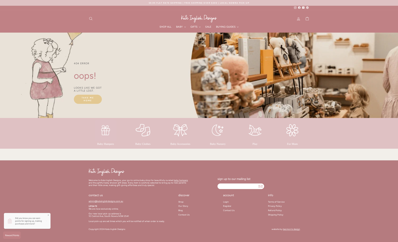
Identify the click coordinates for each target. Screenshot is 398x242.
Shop (181, 202)
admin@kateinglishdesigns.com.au (106, 201)
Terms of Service (276, 202)
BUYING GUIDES (226, 26)
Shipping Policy (275, 214)
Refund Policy (275, 210)
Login (226, 202)
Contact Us (184, 214)
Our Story (183, 206)
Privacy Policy (275, 206)
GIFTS (194, 26)
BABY (179, 26)
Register (227, 206)
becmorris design (291, 229)
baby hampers (181, 180)
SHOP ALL (165, 26)
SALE (208, 26)
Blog (180, 210)
